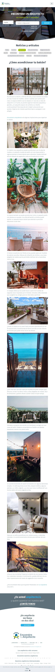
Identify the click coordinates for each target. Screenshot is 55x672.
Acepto (26, 670)
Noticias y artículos (11, 10)
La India (28, 663)
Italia (16, 663)
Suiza (32, 663)
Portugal (45, 663)
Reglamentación (45, 50)
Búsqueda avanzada (28, 31)
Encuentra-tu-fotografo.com (35, 646)
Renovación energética (40, 56)
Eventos (14, 50)
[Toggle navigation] (51, 4)
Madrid (38, 652)
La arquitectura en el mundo (27, 53)
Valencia (26, 652)
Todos (7, 50)
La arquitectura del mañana (16, 56)
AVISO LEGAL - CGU (33, 642)
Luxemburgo (36, 663)
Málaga (34, 652)
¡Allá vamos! (27, 625)
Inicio (4, 10)
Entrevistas (13, 53)
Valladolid (30, 652)
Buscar (46, 23)
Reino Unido (11, 663)
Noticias (29, 56)
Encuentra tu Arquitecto (14, 117)
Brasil (49, 663)
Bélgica (41, 663)
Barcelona (18, 652)
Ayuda (6, 53)
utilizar (27, 668)
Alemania (19, 663)
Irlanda (24, 663)
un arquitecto (43, 585)
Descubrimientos (33, 50)
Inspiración (22, 50)
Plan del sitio (24, 642)
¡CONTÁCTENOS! (27, 604)
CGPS (41, 642)
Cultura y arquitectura (45, 53)
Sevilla (22, 652)
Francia (6, 663)
